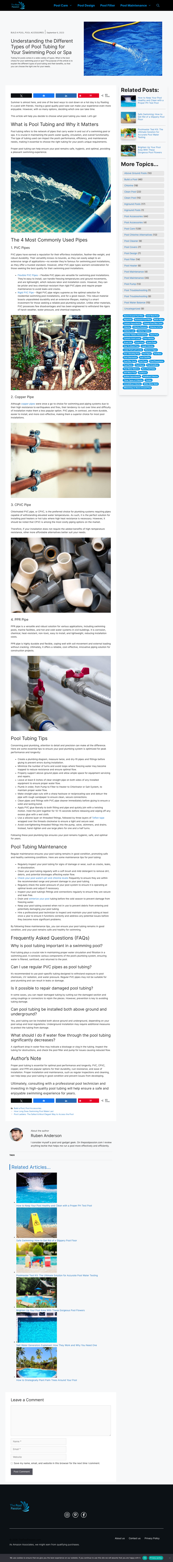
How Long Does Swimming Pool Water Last (34, 1111)
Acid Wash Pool (152, 316)
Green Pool (139, 342)
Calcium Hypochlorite (132, 323)
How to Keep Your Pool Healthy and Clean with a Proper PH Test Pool (54, 1205)
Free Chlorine (148, 338)
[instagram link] (67, 1515)
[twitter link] (75, 1515)
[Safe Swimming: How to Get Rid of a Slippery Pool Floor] (36, 1237)
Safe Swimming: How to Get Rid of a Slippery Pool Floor (46, 1240)
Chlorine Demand (140, 327)
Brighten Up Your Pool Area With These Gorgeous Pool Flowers (50, 1310)
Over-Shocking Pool (131, 354)
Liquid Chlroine (147, 346)
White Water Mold (151, 384)
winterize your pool (39, 898)
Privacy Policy (152, 1538)
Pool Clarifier (145, 357)
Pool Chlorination (130, 357)
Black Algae (158, 320)
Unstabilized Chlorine (132, 384)
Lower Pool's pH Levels (133, 350)
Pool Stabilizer (153, 365)
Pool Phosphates (156, 361)
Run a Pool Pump (148, 369)
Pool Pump (130, 284)
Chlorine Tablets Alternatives (135, 335)
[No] (169, 1558)
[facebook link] (84, 1515)
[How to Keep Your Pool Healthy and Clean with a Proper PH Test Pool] (36, 1202)
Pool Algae (146, 354)
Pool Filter (107, 5)
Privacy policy (156, 1558)
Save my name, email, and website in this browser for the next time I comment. (57, 1463)
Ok (145, 1558)
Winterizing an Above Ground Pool (137, 388)
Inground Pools (132, 204)
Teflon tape (98, 817)
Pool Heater (130, 265)
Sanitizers (143, 373)
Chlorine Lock (129, 331)
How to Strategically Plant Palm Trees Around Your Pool (46, 1380)
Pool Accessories (34, 32)
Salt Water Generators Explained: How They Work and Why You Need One (56, 1345)
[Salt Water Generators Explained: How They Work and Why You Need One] (36, 1342)
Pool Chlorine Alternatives (138, 234)
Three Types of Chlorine (133, 380)
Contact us (135, 1538)
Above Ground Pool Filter (133, 316)
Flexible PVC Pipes (28, 275)
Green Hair (128, 342)
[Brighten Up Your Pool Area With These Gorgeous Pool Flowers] (36, 1307)
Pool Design (86, 5)
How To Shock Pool (131, 346)
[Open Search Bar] (158, 5)
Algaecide (128, 320)
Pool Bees (158, 354)
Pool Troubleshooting (135, 290)
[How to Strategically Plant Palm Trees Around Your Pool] (36, 1376)
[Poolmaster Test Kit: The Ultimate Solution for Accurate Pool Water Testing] (36, 1272)
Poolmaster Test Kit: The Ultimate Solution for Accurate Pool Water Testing (57, 1275)
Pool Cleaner (131, 241)
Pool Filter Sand (130, 361)
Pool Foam (143, 361)
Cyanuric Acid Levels (132, 338)
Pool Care (61, 5)
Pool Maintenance (133, 5)
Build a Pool (17, 32)
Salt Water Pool (130, 373)
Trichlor (149, 380)
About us (120, 1538)
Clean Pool (130, 191)
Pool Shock (140, 365)
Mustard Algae (151, 350)
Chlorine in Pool (156, 327)
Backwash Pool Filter (143, 320)
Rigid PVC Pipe (26, 292)
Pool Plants (128, 365)
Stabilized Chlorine (150, 376)
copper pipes (28, 403)
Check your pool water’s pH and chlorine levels (43, 878)
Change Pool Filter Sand (153, 323)
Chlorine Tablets (143, 331)
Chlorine (128, 185)
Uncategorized (132, 308)
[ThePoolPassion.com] (18, 5)
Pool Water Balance (134, 302)
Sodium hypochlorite (132, 376)
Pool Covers (130, 247)
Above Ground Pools (135, 173)
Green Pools (151, 342)
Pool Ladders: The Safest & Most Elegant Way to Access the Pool (44, 1114)
